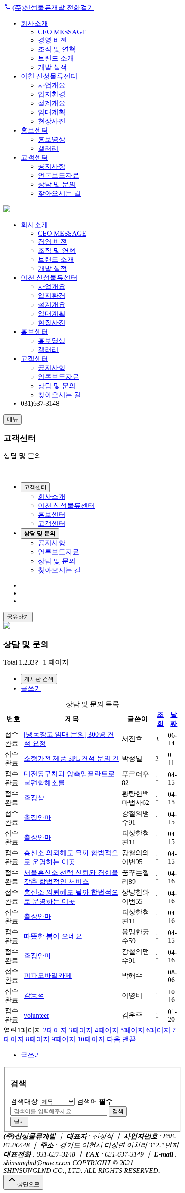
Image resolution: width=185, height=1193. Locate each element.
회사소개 (34, 23)
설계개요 (51, 103)
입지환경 (51, 94)
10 (91, 1039)
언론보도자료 (58, 175)
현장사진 (51, 121)
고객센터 (34, 157)
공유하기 (18, 616)
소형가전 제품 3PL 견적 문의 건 (71, 758)
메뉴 (12, 419)
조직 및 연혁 (57, 49)
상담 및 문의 (57, 184)
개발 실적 (52, 67)
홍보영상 (51, 139)
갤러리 (48, 148)
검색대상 (24, 1101)
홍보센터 (34, 130)
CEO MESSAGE (62, 32)
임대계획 (51, 112)
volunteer (36, 1015)
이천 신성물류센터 (49, 76)
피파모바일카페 (48, 975)
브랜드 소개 (56, 58)
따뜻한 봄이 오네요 (53, 936)
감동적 (34, 995)
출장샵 (34, 797)
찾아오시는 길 (59, 193)
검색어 (95, 1101)
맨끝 (129, 1039)
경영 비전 (52, 40)
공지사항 (51, 166)
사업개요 (51, 85)
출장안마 (37, 817)
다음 (113, 1039)
